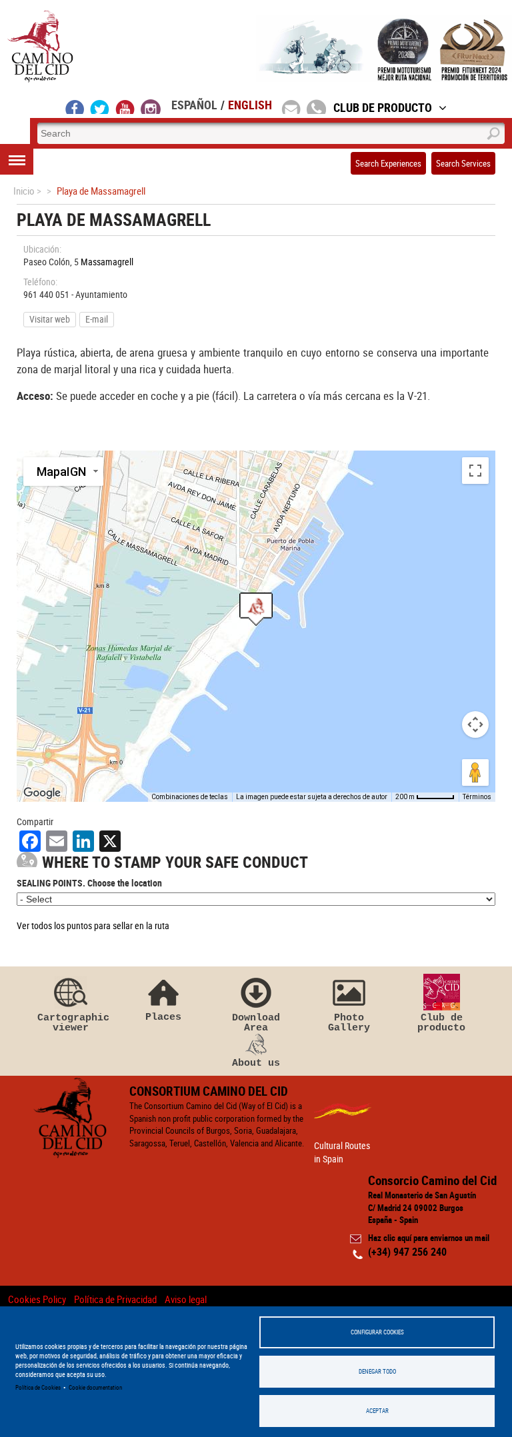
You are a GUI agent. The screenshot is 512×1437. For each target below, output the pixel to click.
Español (194, 105)
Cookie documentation (95, 1387)
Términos (477, 796)
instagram (151, 106)
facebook (75, 106)
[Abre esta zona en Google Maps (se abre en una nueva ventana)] (42, 793)
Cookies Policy (37, 1299)
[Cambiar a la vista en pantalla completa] (475, 470)
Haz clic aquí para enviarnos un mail (428, 1238)
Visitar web (49, 319)
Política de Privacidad (115, 1299)
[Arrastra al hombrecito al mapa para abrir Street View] (475, 772)
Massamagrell (108, 261)
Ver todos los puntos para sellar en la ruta (93, 925)
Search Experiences (388, 163)
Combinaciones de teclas (189, 796)
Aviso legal (186, 1299)
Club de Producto (382, 107)
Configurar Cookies (377, 1332)
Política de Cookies (38, 1387)
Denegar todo (377, 1371)
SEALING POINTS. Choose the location (89, 882)
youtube (125, 106)
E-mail (96, 319)
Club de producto (441, 1023)
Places (163, 1016)
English (250, 105)
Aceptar (377, 1410)
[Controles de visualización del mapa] (475, 724)
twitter (100, 106)
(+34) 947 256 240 (407, 1251)
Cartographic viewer (70, 1023)
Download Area (256, 1023)
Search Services (463, 163)
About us (256, 1062)
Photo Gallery (349, 1023)
